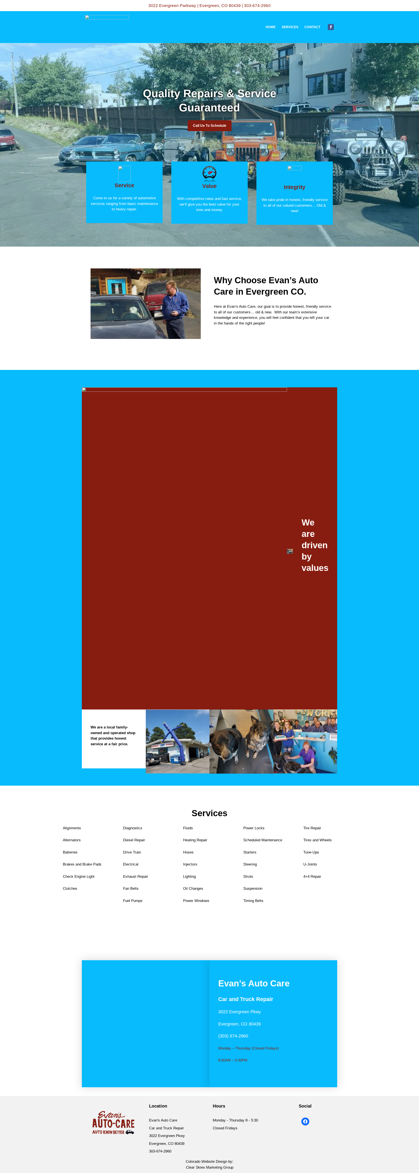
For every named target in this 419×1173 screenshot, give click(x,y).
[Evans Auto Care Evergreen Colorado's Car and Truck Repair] (107, 27)
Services (290, 27)
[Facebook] (331, 27)
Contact (312, 27)
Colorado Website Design (206, 1161)
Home (271, 27)
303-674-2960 (257, 5)
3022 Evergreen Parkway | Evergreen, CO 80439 (194, 5)
